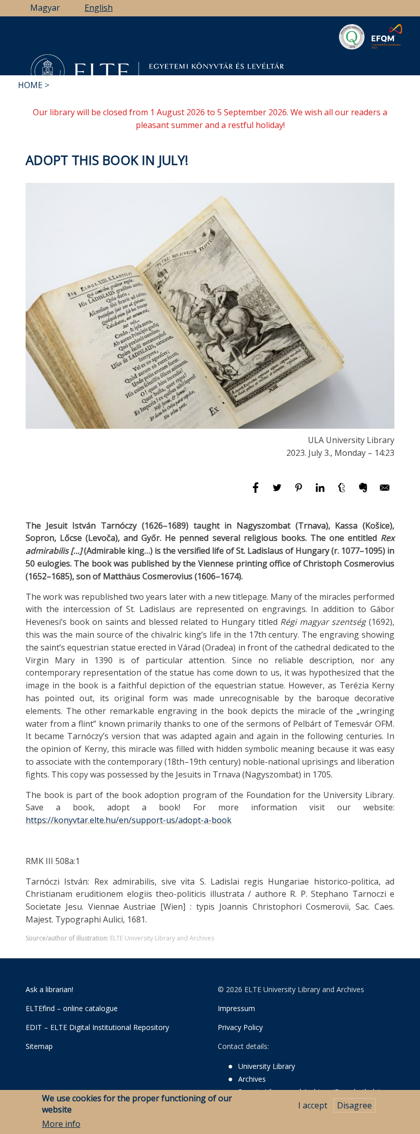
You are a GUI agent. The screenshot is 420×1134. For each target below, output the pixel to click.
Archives (252, 1079)
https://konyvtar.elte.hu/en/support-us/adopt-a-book (129, 820)
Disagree (354, 1105)
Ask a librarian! (49, 989)
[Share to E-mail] (384, 492)
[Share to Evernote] (364, 492)
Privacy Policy (240, 1027)
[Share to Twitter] (278, 492)
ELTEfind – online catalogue (72, 1008)
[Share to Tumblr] (342, 492)
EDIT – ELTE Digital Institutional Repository (97, 1027)
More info (61, 1123)
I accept (312, 1105)
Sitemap (39, 1046)
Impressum (236, 1008)
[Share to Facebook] (256, 492)
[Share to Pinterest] (299, 492)
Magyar (45, 7)
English (99, 7)
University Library (266, 1066)
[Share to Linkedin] (321, 492)
